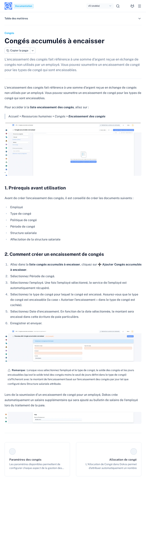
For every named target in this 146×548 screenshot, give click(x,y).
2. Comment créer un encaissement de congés (54, 254)
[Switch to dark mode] (125, 6)
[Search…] (118, 6)
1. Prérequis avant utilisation (35, 187)
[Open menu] (139, 6)
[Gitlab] (132, 6)
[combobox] (100, 6)
